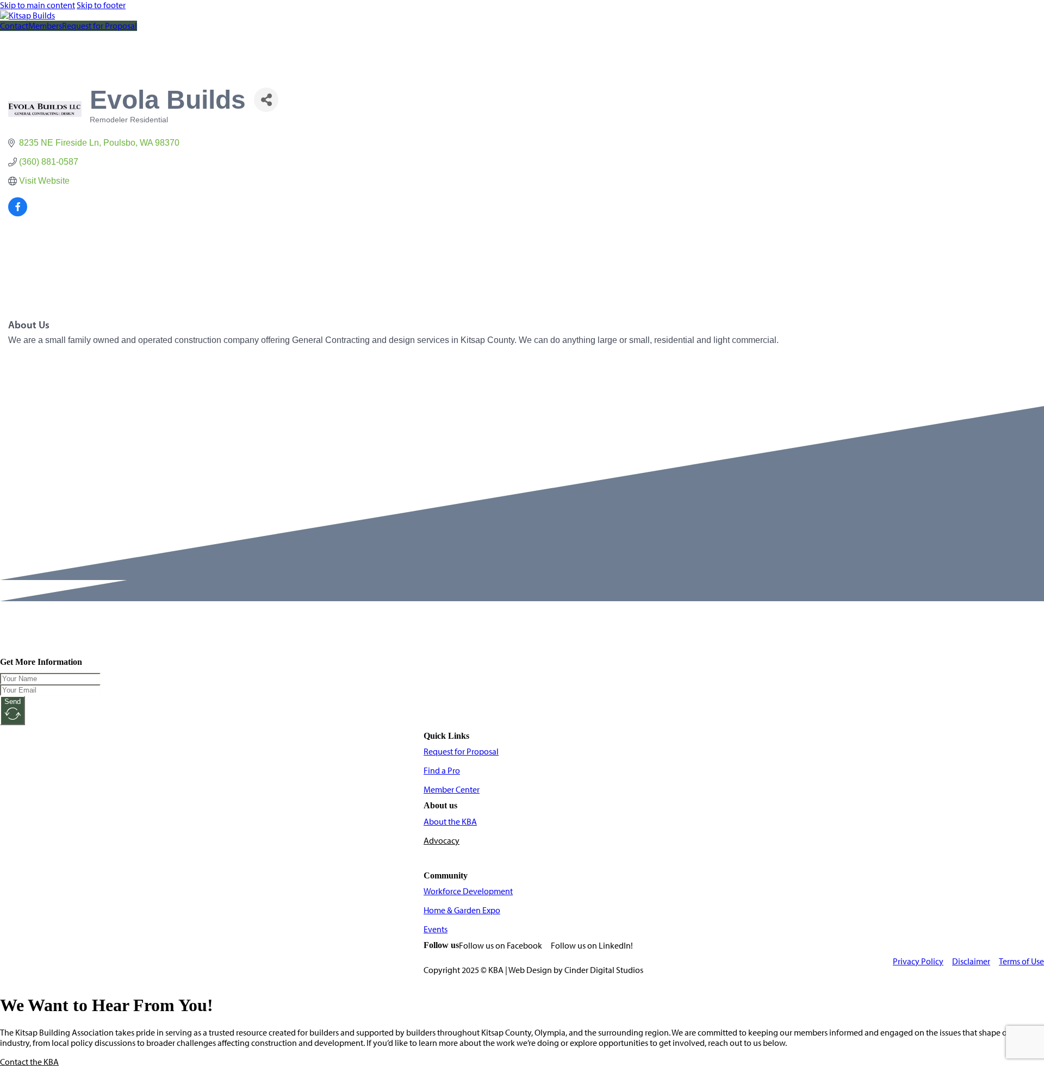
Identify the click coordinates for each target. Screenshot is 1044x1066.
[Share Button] (266, 100)
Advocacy (441, 841)
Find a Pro (442, 770)
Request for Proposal (99, 26)
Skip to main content (37, 5)
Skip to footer (101, 5)
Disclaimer (971, 961)
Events (436, 929)
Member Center (452, 789)
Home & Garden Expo (462, 910)
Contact (14, 26)
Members (45, 26)
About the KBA (450, 821)
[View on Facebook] (17, 213)
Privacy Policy (918, 961)
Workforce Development (468, 891)
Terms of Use (1021, 961)
